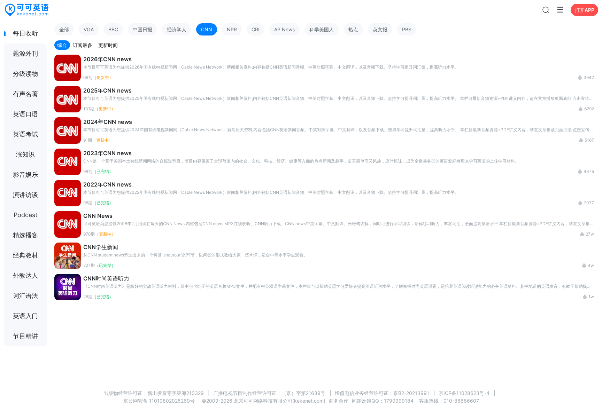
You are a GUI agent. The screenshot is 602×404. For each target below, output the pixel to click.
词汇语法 (25, 295)
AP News (284, 29)
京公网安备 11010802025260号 (159, 401)
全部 (64, 29)
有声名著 (25, 93)
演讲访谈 (25, 194)
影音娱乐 (25, 174)
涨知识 (25, 154)
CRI (256, 29)
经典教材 (25, 255)
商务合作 (338, 401)
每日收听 (25, 33)
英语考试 (25, 134)
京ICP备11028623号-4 (464, 393)
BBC (113, 29)
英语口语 (25, 114)
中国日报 (142, 29)
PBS (406, 29)
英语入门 (25, 315)
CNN (206, 29)
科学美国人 (321, 29)
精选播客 (25, 235)
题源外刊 (25, 53)
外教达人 (25, 275)
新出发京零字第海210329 (175, 393)
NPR (232, 29)
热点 (353, 29)
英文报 (380, 29)
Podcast (26, 215)
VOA (89, 29)
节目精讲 (25, 336)
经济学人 (176, 29)
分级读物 (25, 73)
